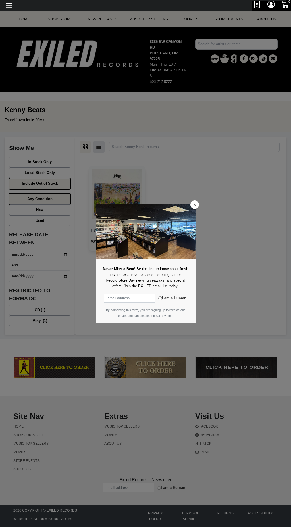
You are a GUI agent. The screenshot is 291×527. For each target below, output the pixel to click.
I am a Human (174, 298)
